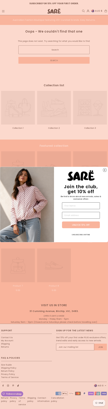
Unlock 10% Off (81, 224)
